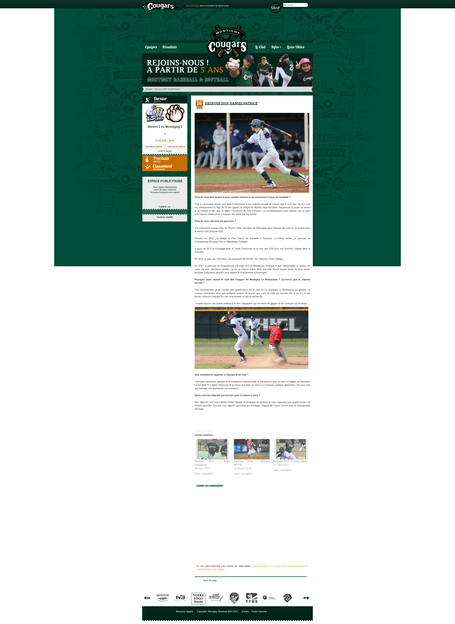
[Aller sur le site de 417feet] (287, 605)
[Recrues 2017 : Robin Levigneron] (212, 449)
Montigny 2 (173, 126)
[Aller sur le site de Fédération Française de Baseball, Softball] (252, 605)
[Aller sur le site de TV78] (180, 605)
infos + (276, 47)
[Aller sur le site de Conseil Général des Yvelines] (269, 605)
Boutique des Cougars (275, 7)
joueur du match (153, 147)
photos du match (176, 147)
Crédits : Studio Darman (254, 611)
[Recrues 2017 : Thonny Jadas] (291, 449)
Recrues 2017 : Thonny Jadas (290, 461)
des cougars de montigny (207, 6)
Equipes (151, 47)
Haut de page (210, 580)
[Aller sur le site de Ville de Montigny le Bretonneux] (163, 605)
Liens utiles (295, 47)
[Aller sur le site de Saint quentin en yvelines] (216, 605)
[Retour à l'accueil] (227, 42)
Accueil (149, 89)
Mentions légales (184, 611)
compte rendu (165, 151)
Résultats (169, 47)
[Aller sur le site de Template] (198, 605)
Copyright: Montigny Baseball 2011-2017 (217, 611)
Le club (260, 47)
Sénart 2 (154, 126)
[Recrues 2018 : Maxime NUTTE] (252, 449)
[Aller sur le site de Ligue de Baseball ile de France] (234, 605)
